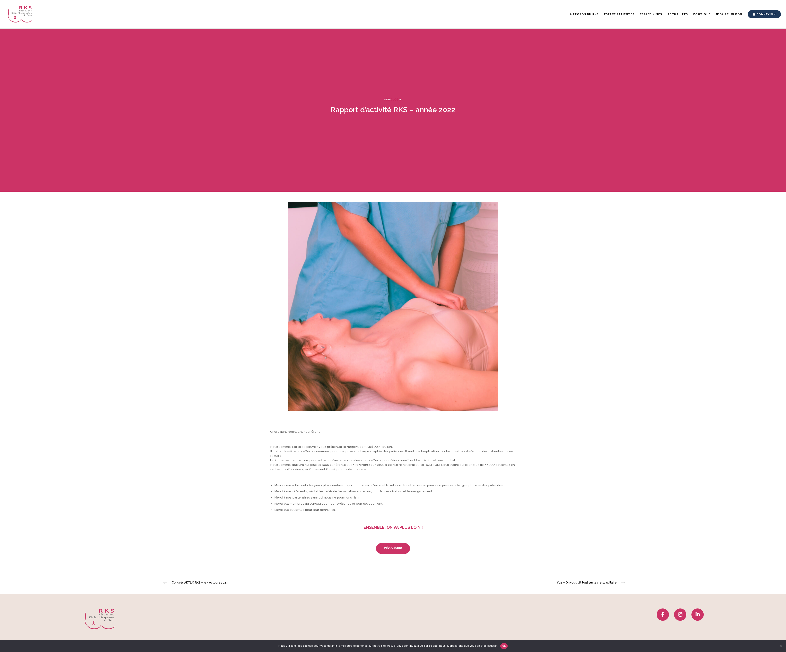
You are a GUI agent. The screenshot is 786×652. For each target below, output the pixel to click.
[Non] (781, 646)
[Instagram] (680, 614)
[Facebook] (663, 614)
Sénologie (393, 99)
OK (504, 646)
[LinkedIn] (697, 614)
